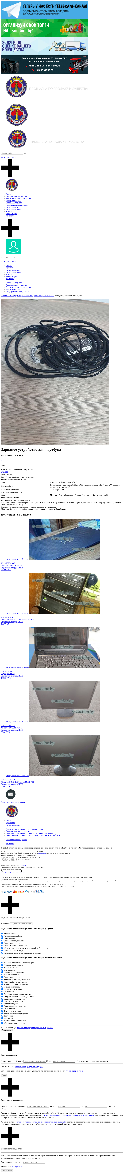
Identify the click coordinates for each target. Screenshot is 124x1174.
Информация (11, 214)
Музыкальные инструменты (15, 1021)
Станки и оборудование (14, 941)
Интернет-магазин (13, 207)
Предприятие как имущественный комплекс (22, 953)
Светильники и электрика (14, 999)
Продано (4, 472)
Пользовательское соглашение (18, 831)
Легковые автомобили (13, 936)
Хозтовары (8, 1018)
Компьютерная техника (13, 965)
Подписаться (7, 1030)
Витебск (7, 872)
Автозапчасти (9, 1009)
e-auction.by (24, 865)
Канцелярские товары (13, 989)
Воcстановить (7, 1171)
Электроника (9, 970)
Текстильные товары (12, 1011)
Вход (14, 157)
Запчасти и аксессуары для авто (17, 980)
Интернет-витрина (13, 209)
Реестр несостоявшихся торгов (18, 198)
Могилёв (22, 872)
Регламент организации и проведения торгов (24, 829)
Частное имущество (14, 203)
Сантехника (9, 992)
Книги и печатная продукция (16, 1013)
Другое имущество (11, 943)
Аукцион (9, 268)
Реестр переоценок (13, 201)
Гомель (12, 872)
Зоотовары (8, 1016)
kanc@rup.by (42, 853)
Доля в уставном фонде (13, 950)
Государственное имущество (17, 205)
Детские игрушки (11, 1004)
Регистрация (6, 157)
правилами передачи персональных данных (35, 1028)
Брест (2, 872)
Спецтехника (9, 938)
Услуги (9, 211)
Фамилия (53, 1106)
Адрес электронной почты (12, 1061)
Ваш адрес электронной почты (13, 1106)
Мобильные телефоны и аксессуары (19, 963)
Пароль (49, 1061)
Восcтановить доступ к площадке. (29, 1067)
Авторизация (17, 1166)
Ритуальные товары (12, 987)
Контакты (10, 216)
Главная (9, 194)
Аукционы (10, 823)
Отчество (111, 1106)
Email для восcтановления (11, 1162)
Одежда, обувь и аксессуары (15, 982)
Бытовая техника (11, 967)
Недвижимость (10, 934)
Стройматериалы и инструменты (17, 994)
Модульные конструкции (14, 1023)
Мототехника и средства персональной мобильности (26, 948)
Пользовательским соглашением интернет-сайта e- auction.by (41, 1122)
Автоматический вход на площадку (93, 1061)
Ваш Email (5, 923)
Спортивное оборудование (15, 1006)
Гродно (17, 872)
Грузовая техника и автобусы (16, 946)
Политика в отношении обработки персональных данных (30, 833)
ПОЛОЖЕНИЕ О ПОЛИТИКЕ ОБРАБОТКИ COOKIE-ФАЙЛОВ (33, 835)
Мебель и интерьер (12, 975)
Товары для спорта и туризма (16, 984)
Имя (82, 1106)
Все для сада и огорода (13, 1001)
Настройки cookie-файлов (16, 840)
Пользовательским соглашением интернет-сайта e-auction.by (69, 1115)
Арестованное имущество (16, 196)
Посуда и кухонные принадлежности (19, 996)
